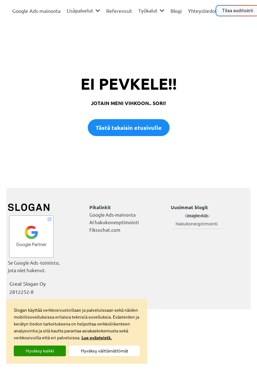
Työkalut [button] (148, 10)
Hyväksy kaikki (40, 351)
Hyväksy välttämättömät (104, 351)
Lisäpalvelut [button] (80, 10)
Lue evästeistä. (96, 338)
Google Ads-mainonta (197, 215)
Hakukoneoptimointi (197, 223)
